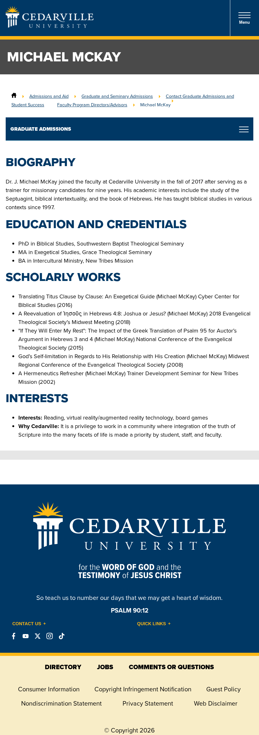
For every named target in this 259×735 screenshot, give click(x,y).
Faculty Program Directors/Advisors (92, 104)
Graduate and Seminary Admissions (117, 96)
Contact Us (26, 623)
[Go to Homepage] (49, 26)
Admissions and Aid (49, 96)
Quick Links (151, 623)
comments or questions (171, 667)
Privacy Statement (148, 703)
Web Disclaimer (216, 703)
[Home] (13, 96)
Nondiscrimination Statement (61, 703)
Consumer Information (49, 689)
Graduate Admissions (40, 129)
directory (63, 667)
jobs (105, 667)
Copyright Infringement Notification (142, 689)
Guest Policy (223, 689)
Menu (244, 22)
